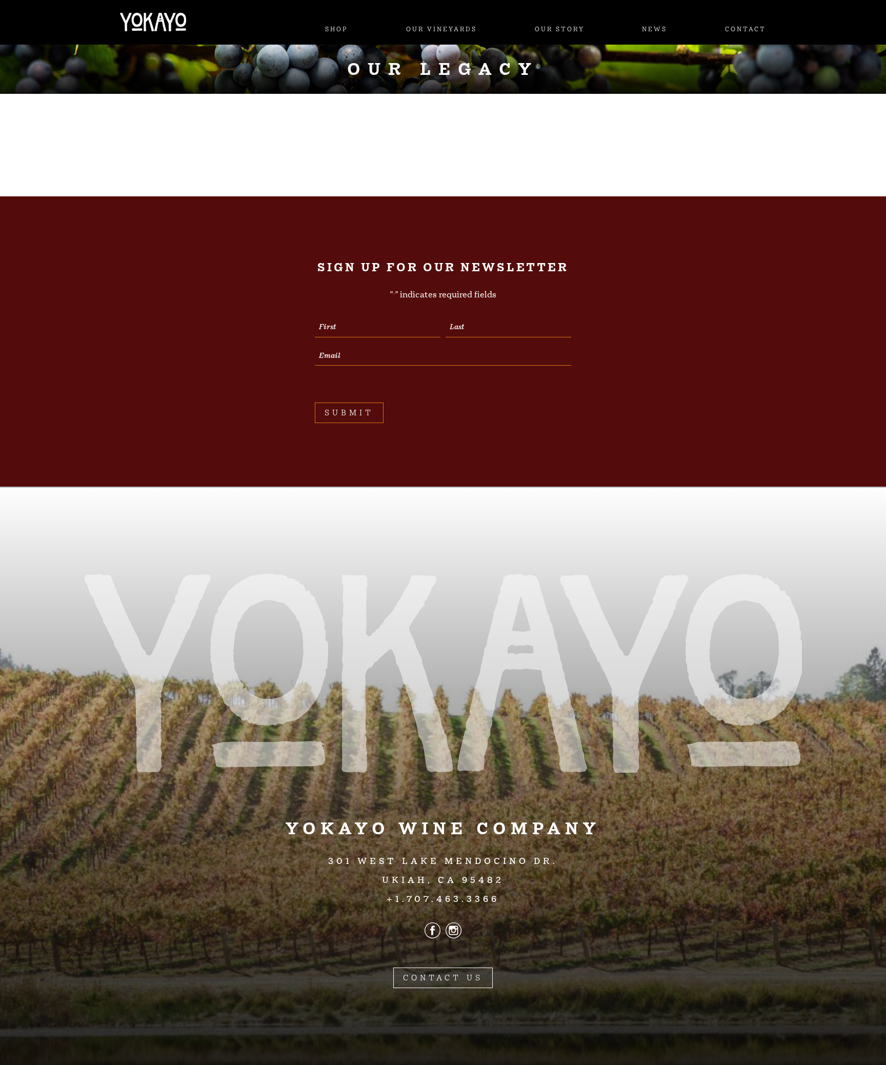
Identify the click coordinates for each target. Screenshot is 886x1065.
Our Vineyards (441, 29)
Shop (336, 29)
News (654, 29)
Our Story (560, 29)
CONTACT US (443, 977)
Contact (745, 29)
